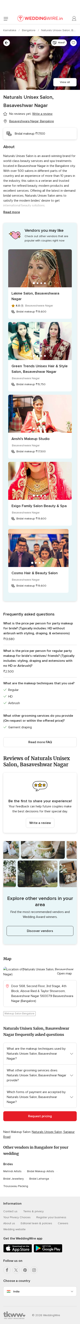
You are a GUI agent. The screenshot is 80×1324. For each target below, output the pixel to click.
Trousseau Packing (15, 1186)
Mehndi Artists (12, 1171)
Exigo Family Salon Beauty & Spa (39, 506)
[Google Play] (48, 1251)
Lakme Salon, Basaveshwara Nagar (35, 296)
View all (65, 82)
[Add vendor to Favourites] (73, 42)
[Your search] (6, 42)
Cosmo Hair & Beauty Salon (34, 573)
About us (9, 1223)
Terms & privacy (33, 1211)
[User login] (74, 18)
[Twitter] (16, 1270)
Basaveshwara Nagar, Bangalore (31, 121)
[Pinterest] (25, 1270)
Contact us (10, 1211)
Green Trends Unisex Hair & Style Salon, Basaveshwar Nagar (39, 369)
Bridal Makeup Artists (40, 1171)
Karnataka (10, 30)
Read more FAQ (40, 742)
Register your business (51, 1217)
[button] (40, 803)
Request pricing (40, 1116)
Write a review (40, 823)
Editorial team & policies (36, 1223)
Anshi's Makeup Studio (30, 438)
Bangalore (29, 30)
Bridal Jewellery (13, 1178)
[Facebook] (7, 1270)
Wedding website (14, 1229)
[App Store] (17, 1251)
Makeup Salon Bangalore (19, 1013)
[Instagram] (34, 1270)
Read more (11, 212)
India (16, 1291)
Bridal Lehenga (39, 1178)
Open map (64, 973)
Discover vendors (40, 931)
